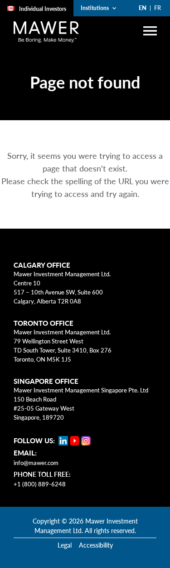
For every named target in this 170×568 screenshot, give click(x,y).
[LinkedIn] (63, 441)
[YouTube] (74, 441)
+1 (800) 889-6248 (40, 484)
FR (157, 7)
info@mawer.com (36, 462)
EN (142, 7)
